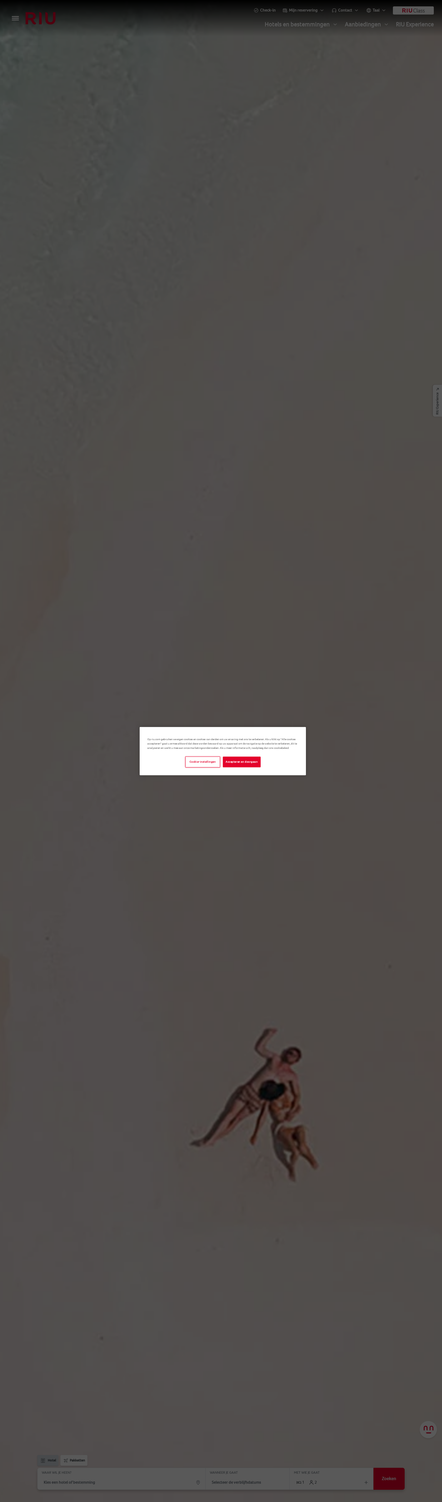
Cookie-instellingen (203, 762)
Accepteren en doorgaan (242, 762)
